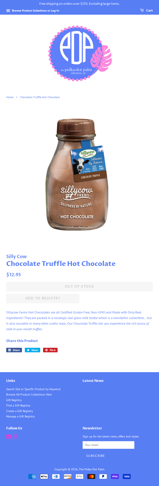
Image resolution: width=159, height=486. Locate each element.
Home (9, 97)
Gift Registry (14, 400)
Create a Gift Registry (19, 411)
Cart (149, 11)
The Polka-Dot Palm (91, 469)
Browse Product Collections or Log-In (35, 10)
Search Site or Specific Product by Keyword (33, 389)
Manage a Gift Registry (20, 416)
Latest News (93, 381)
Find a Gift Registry (18, 405)
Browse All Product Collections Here (29, 394)
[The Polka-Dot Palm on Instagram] (15, 437)
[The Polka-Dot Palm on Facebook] (8, 437)
